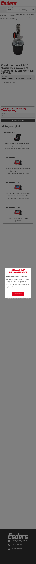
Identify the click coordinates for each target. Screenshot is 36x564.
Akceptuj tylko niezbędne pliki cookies (18, 298)
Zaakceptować (18, 294)
